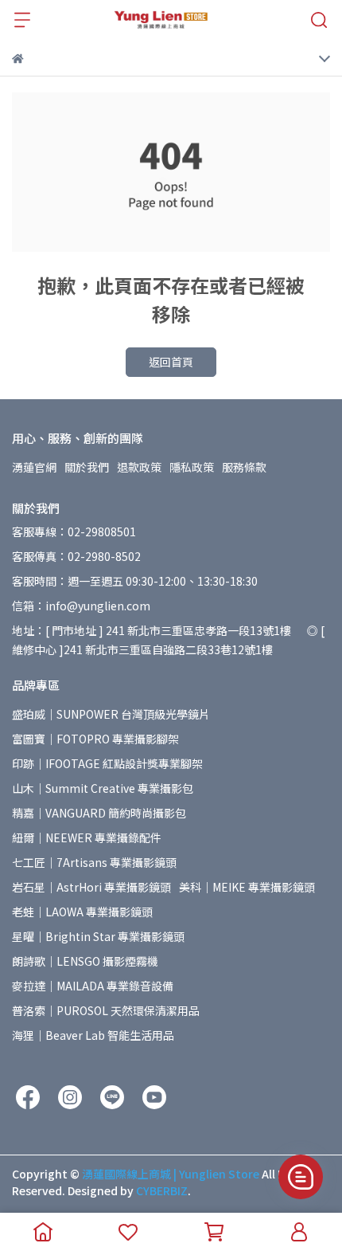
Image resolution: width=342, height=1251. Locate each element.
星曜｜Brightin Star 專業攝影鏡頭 (98, 936)
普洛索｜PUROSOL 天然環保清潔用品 (106, 1010)
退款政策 (139, 467)
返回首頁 (171, 362)
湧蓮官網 (34, 467)
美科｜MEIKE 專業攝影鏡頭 (247, 887)
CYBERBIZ (162, 1190)
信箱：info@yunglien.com (81, 606)
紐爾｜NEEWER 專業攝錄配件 (86, 837)
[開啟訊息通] (300, 1177)
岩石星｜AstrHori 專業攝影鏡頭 (91, 887)
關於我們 (86, 467)
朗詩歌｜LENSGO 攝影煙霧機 (85, 961)
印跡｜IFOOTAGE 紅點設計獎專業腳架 (107, 763)
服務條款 (244, 467)
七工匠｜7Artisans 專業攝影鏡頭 (94, 862)
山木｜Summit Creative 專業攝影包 (102, 788)
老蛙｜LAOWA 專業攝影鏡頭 (82, 912)
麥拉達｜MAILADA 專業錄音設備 (92, 986)
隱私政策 (191, 467)
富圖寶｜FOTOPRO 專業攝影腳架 (95, 739)
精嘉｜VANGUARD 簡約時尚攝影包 (99, 813)
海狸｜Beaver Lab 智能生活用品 (93, 1035)
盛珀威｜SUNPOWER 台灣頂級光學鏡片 (111, 714)
